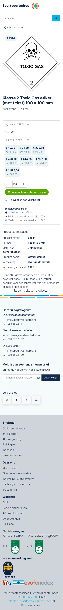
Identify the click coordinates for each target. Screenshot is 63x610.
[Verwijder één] (9, 184)
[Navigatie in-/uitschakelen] (57, 6)
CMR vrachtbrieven (14, 428)
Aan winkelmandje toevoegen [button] (28, 192)
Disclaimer (44, 601)
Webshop (8, 450)
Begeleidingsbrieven (15, 508)
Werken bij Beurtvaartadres (18, 479)
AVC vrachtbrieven (13, 513)
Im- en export (10, 433)
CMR (5, 502)
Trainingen (9, 444)
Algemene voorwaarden (17, 473)
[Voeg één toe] (23, 184)
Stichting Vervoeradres (16, 484)
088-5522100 (29, 597)
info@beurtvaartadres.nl (22, 601)
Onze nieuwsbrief (13, 455)
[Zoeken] (56, 18)
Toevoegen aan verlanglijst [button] (24, 199)
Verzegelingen (11, 518)
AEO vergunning (12, 439)
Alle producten (15, 27)
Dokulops (8, 524)
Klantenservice (11, 468)
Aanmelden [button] (50, 377)
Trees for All (10, 489)
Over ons (9, 462)
